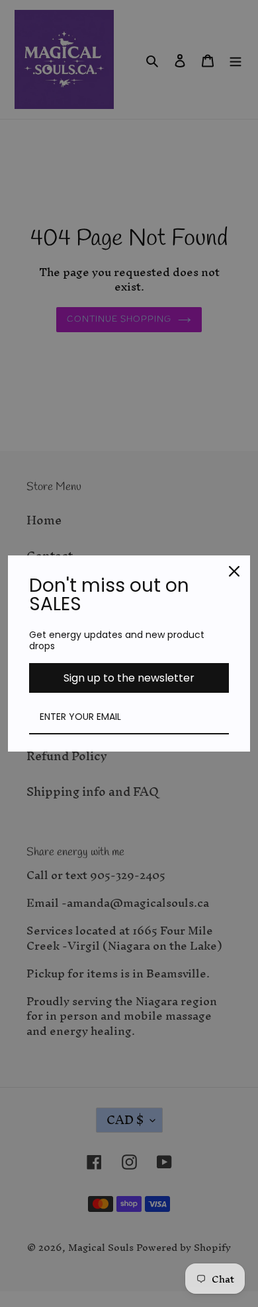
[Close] (234, 571)
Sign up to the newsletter (129, 678)
